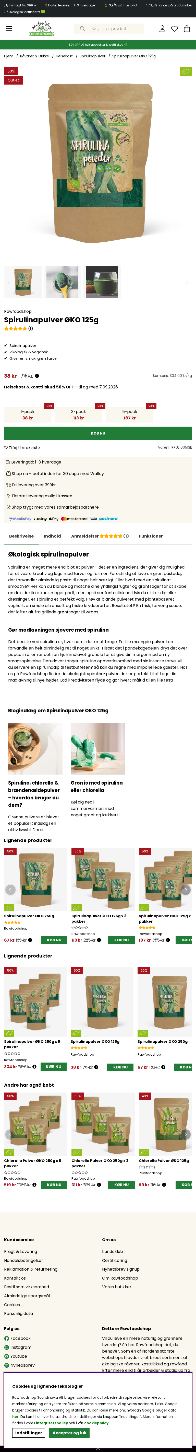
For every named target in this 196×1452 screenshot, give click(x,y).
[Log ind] (162, 28)
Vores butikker (116, 1287)
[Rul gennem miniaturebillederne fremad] (187, 282)
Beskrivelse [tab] (21, 536)
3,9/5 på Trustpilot (123, 5)
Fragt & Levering (20, 1251)
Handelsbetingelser (23, 1260)
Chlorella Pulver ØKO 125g (164, 1160)
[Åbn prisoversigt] (37, 376)
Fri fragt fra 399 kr (22, 5)
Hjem (8, 56)
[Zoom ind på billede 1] (98, 161)
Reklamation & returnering (30, 1269)
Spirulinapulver (92, 56)
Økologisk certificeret (24, 12)
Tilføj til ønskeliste (24, 447)
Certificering (114, 1260)
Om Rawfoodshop (120, 1278)
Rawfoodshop (18, 311)
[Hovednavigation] (9, 28)
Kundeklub (112, 1251)
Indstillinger (28, 1433)
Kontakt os (15, 1278)
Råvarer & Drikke (34, 56)
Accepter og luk (70, 1433)
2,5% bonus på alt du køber (171, 5)
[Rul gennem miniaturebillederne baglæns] (9, 282)
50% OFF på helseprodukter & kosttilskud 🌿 (98, 45)
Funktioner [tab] (151, 536)
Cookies (12, 1305)
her (15, 1416)
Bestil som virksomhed (26, 1287)
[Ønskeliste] (174, 28)
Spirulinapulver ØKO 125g (134, 56)
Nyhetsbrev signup (121, 1269)
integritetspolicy (52, 1423)
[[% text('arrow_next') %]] (187, 1013)
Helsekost (64, 56)
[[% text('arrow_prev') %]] (9, 1013)
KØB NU (121, 940)
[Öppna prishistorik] (30, 940)
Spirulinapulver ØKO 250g (29, 916)
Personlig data (18, 1313)
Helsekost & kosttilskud (29, 387)
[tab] (52, 536)
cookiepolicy (96, 1423)
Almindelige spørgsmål (27, 1296)
